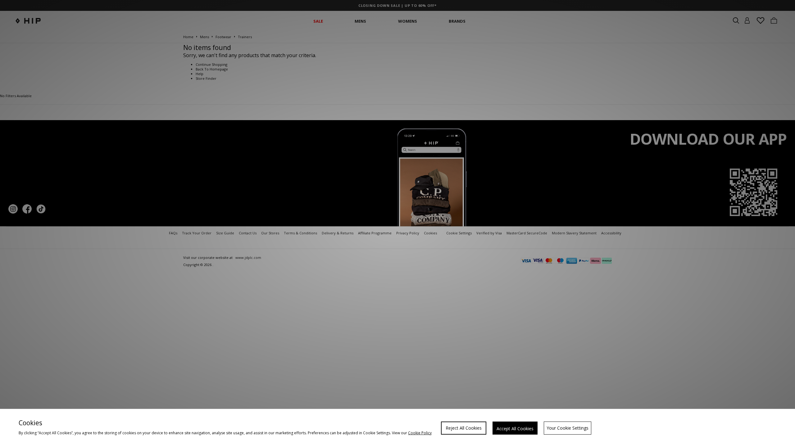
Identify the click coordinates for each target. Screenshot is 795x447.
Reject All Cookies (464, 428)
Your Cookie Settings (567, 428)
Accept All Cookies (515, 428)
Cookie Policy (420, 433)
